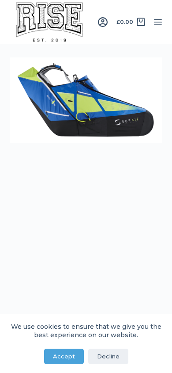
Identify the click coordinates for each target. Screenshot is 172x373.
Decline (108, 356)
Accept (64, 356)
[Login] (103, 22)
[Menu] (158, 22)
